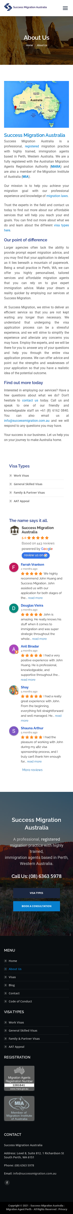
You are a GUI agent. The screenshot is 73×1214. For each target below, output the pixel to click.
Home (13, 961)
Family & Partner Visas (29, 492)
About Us (15, 969)
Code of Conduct (20, 1001)
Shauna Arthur (32, 728)
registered (32, 146)
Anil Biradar (30, 646)
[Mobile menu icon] (65, 8)
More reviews (32, 770)
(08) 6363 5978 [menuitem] (45, 876)
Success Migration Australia (46, 1205)
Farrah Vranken (32, 565)
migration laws (57, 196)
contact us (30, 400)
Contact (14, 993)
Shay (25, 687)
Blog (12, 985)
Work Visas (21, 475)
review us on (33, 555)
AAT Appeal (21, 501)
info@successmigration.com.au (26, 421)
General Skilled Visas (28, 484)
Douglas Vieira (32, 605)
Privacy (62, 1209)
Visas (12, 977)
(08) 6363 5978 (24, 1165)
